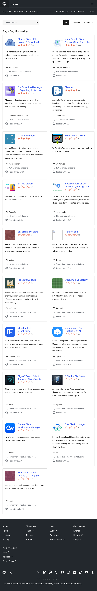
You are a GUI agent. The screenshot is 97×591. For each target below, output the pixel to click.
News (5, 531)
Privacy (6, 539)
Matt (6, 552)
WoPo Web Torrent (75, 135)
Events (76, 531)
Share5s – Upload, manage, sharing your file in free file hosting (29, 474)
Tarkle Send (71, 231)
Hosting (6, 535)
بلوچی (11, 572)
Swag (77, 539)
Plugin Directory (9, 11)
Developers (55, 535)
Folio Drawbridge (27, 280)
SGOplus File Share (75, 376)
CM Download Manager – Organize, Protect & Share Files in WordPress (31, 89)
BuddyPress (9, 561)
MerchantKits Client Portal (25, 329)
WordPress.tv (57, 539)
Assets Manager (26, 135)
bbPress (8, 556)
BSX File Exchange (75, 424)
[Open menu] (93, 4)
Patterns (30, 539)
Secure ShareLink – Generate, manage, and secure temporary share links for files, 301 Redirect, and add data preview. (78, 185)
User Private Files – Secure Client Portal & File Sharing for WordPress (77, 41)
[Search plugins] (36, 22)
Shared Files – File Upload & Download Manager (28, 41)
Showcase (31, 526)
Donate (78, 535)
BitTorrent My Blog (28, 231)
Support (53, 531)
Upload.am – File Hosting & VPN (73, 329)
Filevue (69, 87)
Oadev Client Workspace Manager (29, 426)
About (5, 526)
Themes (30, 531)
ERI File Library (25, 183)
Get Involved (79, 526)
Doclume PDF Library (76, 280)
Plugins (29, 535)
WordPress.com (11, 548)
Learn (52, 526)
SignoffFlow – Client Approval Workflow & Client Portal (29, 378)
